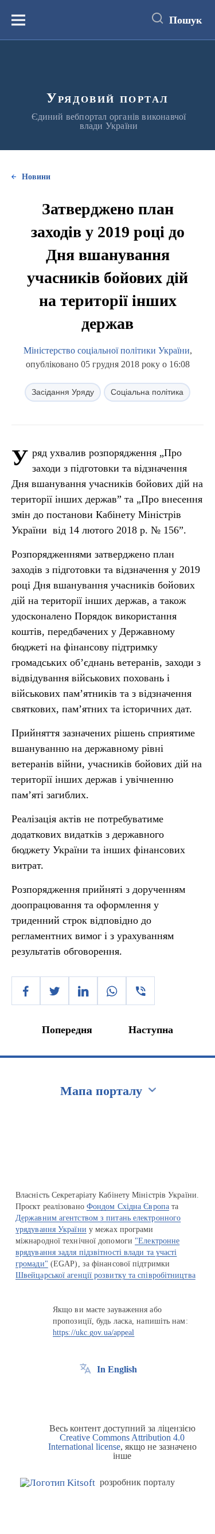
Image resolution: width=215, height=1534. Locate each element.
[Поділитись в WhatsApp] (112, 991)
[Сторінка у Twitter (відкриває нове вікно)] (107, 1395)
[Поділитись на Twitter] (54, 991)
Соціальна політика (147, 392)
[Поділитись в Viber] (140, 991)
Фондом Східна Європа (128, 1206)
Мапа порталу (101, 1091)
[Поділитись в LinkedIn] (83, 991)
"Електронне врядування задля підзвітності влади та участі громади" (97, 1252)
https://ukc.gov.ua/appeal (94, 1332)
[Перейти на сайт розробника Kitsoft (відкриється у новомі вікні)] (57, 1483)
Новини (36, 176)
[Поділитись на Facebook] (26, 991)
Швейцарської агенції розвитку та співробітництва (105, 1275)
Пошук (185, 20)
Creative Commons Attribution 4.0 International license (116, 1442)
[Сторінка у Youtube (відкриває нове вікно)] (128, 1395)
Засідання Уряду (63, 392)
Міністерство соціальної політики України (107, 350)
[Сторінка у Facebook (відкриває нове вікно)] (85, 1395)
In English (117, 1369)
